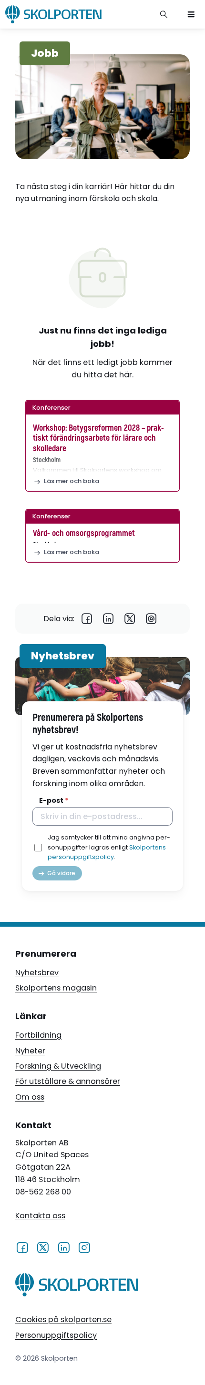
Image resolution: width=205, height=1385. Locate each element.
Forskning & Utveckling (58, 1066)
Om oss (29, 1097)
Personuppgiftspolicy (56, 1335)
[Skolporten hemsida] (53, 14)
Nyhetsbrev (37, 972)
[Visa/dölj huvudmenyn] (191, 14)
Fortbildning (38, 1035)
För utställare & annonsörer (67, 1081)
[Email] (151, 618)
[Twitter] (130, 618)
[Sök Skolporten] (164, 14)
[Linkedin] (108, 618)
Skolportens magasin (56, 987)
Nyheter (30, 1050)
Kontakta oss (40, 1215)
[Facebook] (87, 618)
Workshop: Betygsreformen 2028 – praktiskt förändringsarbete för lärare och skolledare (98, 438)
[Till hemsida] (77, 1287)
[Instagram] (84, 1247)
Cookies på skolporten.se (63, 1319)
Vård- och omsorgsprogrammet (84, 533)
